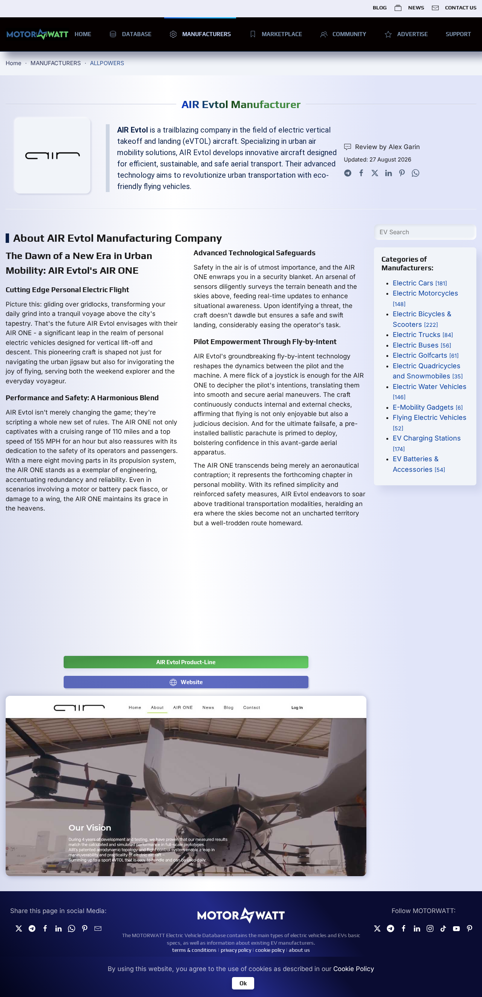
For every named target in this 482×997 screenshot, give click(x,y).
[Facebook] (361, 172)
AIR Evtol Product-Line (185, 662)
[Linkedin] (58, 928)
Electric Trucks (423, 334)
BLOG (380, 8)
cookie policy (270, 950)
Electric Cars (420, 283)
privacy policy (236, 950)
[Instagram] (430, 928)
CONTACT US (460, 8)
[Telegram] (348, 172)
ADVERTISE (412, 34)
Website (192, 682)
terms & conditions (194, 950)
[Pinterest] (402, 172)
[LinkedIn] (388, 172)
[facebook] (45, 928)
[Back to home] (37, 34)
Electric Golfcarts (426, 355)
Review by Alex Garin (387, 147)
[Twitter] (375, 172)
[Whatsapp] (415, 172)
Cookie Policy (353, 969)
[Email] (98, 928)
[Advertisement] (232, 595)
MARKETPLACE (282, 34)
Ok (243, 983)
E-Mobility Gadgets (428, 407)
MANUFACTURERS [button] (206, 34)
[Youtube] (456, 928)
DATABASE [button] (136, 34)
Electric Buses (422, 345)
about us (299, 950)
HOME (83, 34)
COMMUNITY (349, 34)
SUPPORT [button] (458, 34)
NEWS (416, 8)
